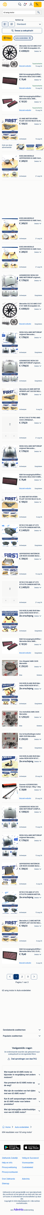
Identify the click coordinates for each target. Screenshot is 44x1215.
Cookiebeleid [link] (27, 1167)
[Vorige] (10, 976)
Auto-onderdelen (21, 38)
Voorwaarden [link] (27, 1162)
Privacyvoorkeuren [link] (10, 1172)
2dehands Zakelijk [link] (10, 1158)
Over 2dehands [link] (8, 1179)
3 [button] (27, 977)
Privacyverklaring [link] (9, 1167)
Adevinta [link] (26, 1179)
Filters (8, 38)
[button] (25, 4)
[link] (5, 4)
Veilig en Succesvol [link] (30, 1158)
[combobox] (19, 12)
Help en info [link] (7, 1162)
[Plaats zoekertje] (38, 4)
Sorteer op (19, 20)
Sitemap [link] (5, 1183)
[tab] (5, 24)
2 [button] (22, 977)
